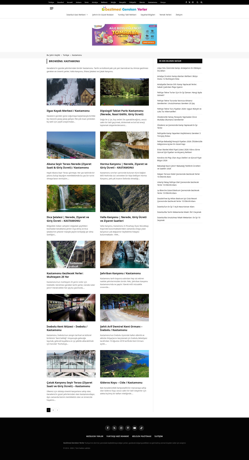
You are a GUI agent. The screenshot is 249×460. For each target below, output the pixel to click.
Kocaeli (69, 2)
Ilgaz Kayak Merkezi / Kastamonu (68, 110)
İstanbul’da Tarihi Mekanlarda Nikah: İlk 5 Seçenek (179, 212)
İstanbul (60, 2)
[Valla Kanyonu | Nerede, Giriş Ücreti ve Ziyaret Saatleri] (124, 198)
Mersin (142, 2)
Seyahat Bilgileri (148, 14)
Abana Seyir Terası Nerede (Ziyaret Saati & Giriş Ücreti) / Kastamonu (69, 165)
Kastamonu (152, 2)
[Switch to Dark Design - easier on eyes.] (197, 2)
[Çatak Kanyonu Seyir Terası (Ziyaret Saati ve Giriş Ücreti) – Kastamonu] (71, 364)
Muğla (113, 2)
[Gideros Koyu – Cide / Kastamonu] (124, 364)
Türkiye (51, 2)
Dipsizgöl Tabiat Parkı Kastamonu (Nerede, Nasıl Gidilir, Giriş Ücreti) (121, 112)
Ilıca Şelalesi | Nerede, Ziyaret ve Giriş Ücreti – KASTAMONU (68, 218)
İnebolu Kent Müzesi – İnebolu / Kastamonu (67, 328)
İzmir (87, 2)
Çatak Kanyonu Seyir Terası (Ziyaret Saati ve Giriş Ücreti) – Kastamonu (69, 384)
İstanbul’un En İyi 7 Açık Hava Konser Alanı (175, 206)
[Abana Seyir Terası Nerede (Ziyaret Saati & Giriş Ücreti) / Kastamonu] (71, 145)
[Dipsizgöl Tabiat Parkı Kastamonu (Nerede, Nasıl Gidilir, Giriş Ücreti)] (124, 92)
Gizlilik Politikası (141, 436)
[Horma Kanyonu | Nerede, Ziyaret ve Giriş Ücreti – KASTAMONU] (124, 145)
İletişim (179, 14)
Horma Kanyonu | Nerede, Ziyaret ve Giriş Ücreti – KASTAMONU (123, 165)
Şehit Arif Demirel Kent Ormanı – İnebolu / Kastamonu (121, 328)
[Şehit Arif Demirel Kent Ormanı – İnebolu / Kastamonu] (124, 307)
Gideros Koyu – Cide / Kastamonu (121, 382)
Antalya (95, 2)
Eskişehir (132, 2)
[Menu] (51, 8)
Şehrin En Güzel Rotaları (103, 14)
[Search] (201, 2)
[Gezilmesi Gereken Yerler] (124, 8)
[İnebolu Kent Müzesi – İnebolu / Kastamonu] (71, 307)
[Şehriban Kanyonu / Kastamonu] (124, 254)
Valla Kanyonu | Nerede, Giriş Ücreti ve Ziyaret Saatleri (123, 218)
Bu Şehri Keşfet (53, 55)
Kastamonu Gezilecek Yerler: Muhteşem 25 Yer (65, 275)
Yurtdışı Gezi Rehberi (117, 436)
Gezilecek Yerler (94, 436)
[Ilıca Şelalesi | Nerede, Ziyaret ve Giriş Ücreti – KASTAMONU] (71, 198)
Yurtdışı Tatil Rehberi (127, 14)
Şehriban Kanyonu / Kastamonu (120, 273)
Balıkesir (104, 2)
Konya (163, 2)
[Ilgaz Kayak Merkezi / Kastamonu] (71, 92)
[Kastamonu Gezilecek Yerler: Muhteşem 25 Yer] (71, 254)
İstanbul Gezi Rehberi (76, 14)
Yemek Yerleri (165, 14)
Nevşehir (122, 2)
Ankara (78, 2)
